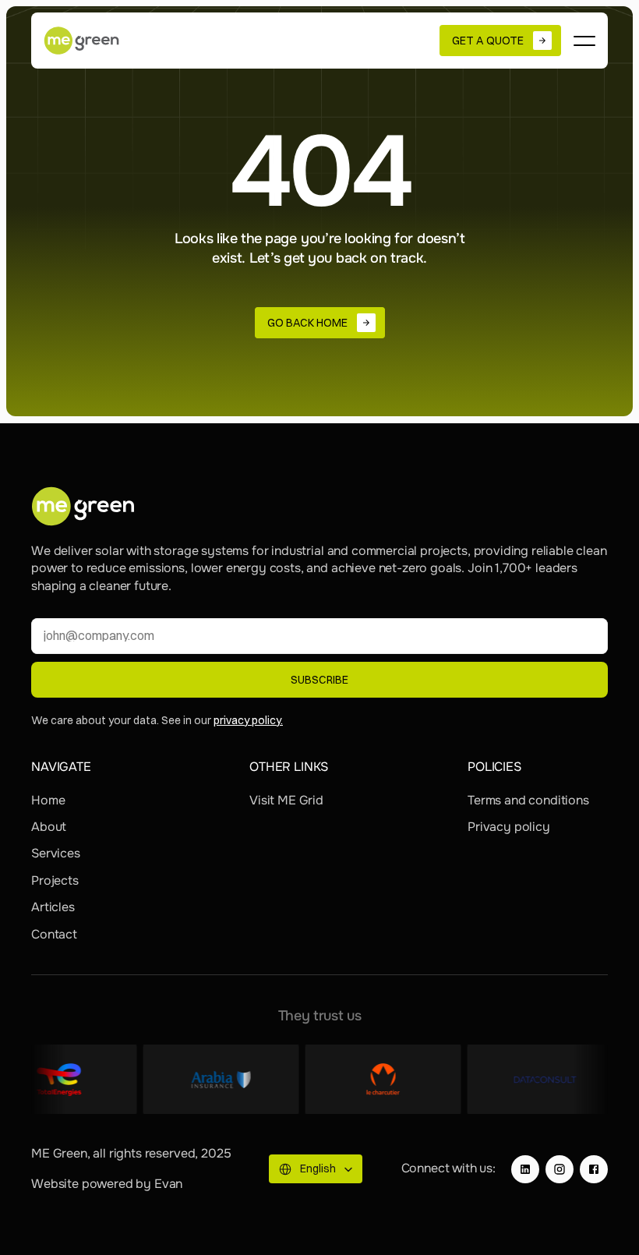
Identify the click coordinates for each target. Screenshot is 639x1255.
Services (55, 853)
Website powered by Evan (106, 1183)
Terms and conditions (528, 800)
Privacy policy (509, 826)
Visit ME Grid (286, 800)
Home (48, 800)
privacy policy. (248, 720)
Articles (53, 907)
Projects (55, 880)
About (48, 826)
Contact (54, 934)
